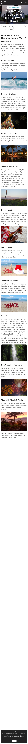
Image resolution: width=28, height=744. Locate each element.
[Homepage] (4, 2)
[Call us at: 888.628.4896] (21, 2)
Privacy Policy (9, 737)
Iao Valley (4, 338)
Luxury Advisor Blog (14, 7)
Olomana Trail (7, 334)
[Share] (25, 26)
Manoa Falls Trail (13, 332)
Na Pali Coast (13, 340)
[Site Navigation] (25, 2)
